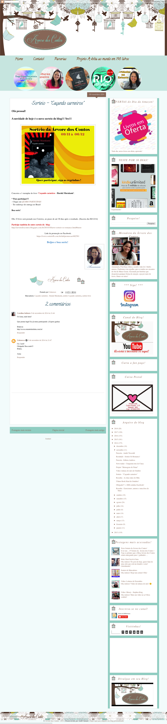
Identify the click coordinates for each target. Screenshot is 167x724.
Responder (21, 333)
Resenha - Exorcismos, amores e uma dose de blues (132, 489)
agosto (119, 502)
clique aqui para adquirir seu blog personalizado (107, 721)
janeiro (119, 528)
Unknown (21, 340)
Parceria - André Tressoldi (125, 453)
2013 (116, 532)
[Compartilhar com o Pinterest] (75, 292)
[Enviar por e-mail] (66, 292)
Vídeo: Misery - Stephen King (132, 592)
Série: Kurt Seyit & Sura (129, 559)
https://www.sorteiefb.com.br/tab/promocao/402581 (58, 236)
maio (118, 513)
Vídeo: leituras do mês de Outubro (128, 470)
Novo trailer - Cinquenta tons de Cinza (130, 463)
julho (118, 506)
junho (118, 509)
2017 (116, 432)
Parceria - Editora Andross (125, 460)
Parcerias (60, 59)
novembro (120, 450)
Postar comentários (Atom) (61, 439)
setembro (119, 498)
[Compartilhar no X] (71, 292)
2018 (116, 428)
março (118, 520)
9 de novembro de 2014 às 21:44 (43, 313)
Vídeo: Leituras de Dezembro (131, 581)
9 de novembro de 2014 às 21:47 (40, 340)
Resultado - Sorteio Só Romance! (128, 456)
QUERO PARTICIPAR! (31, 201)
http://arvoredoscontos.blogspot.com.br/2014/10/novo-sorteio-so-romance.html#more (46, 227)
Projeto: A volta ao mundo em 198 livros (103, 59)
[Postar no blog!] (68, 292)
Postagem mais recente (21, 430)
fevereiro (119, 524)
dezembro (120, 446)
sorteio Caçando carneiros (72, 296)
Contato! (38, 59)
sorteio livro (86, 296)
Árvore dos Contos (16, 7)
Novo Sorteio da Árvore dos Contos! (134, 548)
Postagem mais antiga (95, 430)
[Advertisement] (58, 408)
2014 (116, 443)
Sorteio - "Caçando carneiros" (127, 474)
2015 (116, 439)
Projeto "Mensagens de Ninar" (127, 467)
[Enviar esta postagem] (62, 292)
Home (19, 59)
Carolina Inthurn (23, 313)
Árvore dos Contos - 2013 (54, 721)
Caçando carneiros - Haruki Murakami (48, 296)
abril (118, 517)
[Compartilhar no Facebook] (73, 292)
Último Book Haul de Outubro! (127, 481)
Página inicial (58, 430)
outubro (119, 495)
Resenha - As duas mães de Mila (128, 478)
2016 (116, 435)
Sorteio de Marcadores (129, 570)
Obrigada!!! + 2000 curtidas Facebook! (130, 485)
